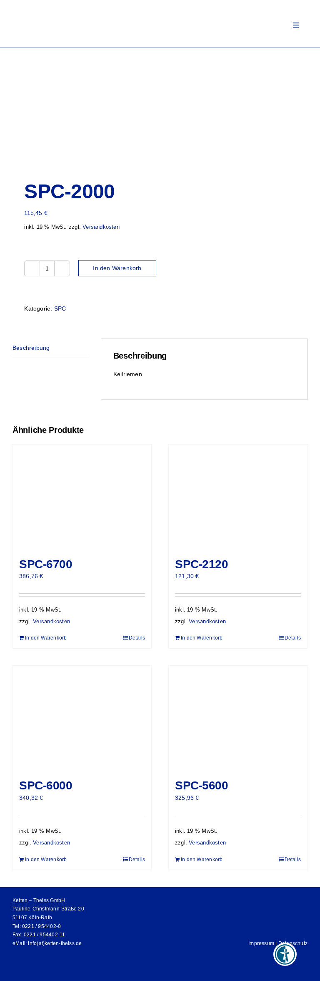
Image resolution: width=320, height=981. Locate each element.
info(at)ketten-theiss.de (55, 943)
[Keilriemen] (160, 108)
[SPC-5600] (238, 718)
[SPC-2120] (238, 497)
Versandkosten (101, 227)
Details (137, 638)
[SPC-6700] (82, 497)
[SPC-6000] (82, 718)
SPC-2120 (201, 564)
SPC (60, 308)
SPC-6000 (45, 785)
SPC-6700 (45, 564)
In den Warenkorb (117, 268)
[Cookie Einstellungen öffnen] (18, 970)
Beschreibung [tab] (31, 347)
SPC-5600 (201, 785)
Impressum (261, 943)
